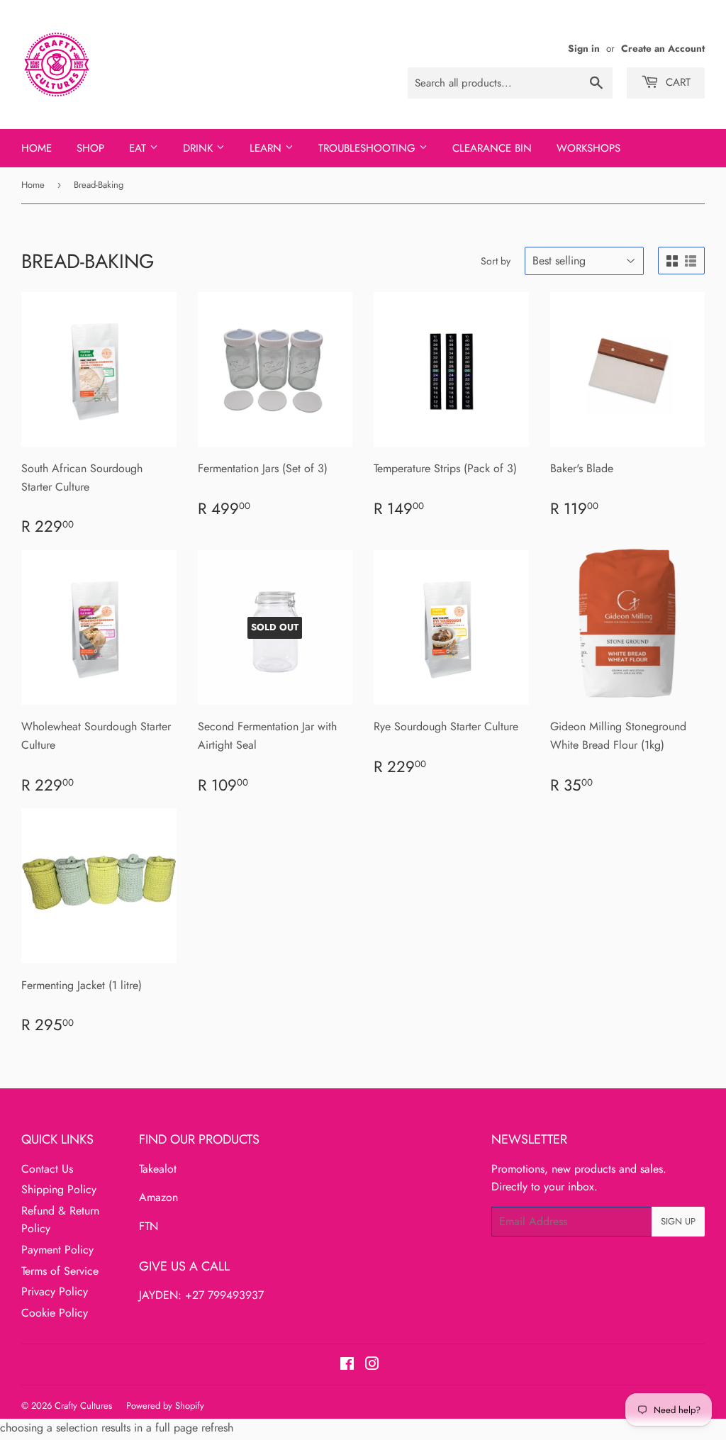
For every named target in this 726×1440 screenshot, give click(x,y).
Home (36, 148)
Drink (199, 148)
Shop (90, 148)
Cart (676, 82)
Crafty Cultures (83, 1405)
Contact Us (47, 1169)
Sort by (495, 261)
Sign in (584, 48)
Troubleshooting (368, 148)
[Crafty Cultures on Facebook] (347, 1365)
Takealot (158, 1169)
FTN (148, 1226)
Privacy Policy (54, 1291)
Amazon (158, 1197)
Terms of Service (60, 1271)
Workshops (588, 148)
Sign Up (678, 1221)
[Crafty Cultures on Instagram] (372, 1365)
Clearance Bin (492, 148)
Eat (139, 148)
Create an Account (663, 48)
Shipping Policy (58, 1189)
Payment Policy (57, 1249)
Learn (267, 148)
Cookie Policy (54, 1313)
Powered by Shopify (165, 1405)
